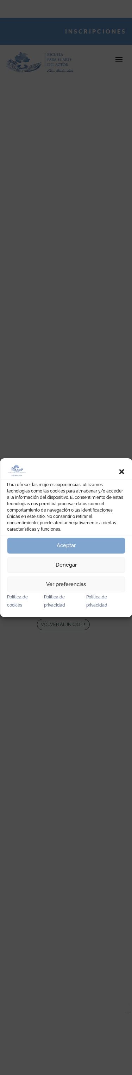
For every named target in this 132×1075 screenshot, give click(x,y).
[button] (121, 471)
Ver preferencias (66, 584)
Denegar (66, 565)
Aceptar (66, 545)
